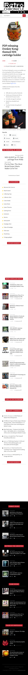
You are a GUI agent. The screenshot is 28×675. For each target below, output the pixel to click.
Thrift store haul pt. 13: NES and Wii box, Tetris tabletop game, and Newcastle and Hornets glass (14, 443)
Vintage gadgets (8, 237)
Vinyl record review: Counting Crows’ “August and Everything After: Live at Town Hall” (14, 449)
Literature (6, 214)
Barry (15, 61)
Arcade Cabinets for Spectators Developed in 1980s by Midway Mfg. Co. (17, 592)
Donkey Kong (9, 150)
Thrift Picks (7, 234)
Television (6, 230)
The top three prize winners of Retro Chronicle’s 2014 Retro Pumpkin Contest (17, 654)
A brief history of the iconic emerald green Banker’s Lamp (14, 424)
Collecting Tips (8, 194)
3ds (4, 150)
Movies (6, 217)
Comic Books (7, 200)
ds (14, 150)
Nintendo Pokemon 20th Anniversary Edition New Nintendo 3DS (16, 386)
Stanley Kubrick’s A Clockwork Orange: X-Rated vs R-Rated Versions (17, 318)
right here (13, 83)
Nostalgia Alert (7, 224)
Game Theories (8, 207)
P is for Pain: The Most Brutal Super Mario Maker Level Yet (13, 166)
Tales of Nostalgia (8, 227)
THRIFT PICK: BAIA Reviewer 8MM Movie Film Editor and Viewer (16, 524)
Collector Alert (10, 66)
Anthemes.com (21, 670)
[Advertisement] (14, 261)
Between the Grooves (9, 187)
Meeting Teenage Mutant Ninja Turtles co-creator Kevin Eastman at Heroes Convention (18, 364)
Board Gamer (7, 190)
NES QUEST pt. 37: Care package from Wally (14, 158)
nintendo (18, 150)
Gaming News (7, 210)
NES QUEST (7, 220)
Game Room (19, 66)
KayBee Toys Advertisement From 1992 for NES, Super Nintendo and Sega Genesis (18, 604)
